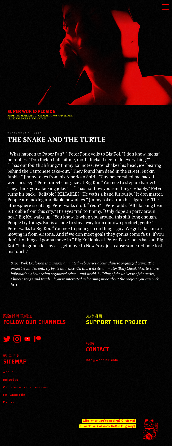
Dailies (8, 402)
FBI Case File (14, 394)
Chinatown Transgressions (25, 387)
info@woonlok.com (102, 360)
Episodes (10, 379)
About (8, 372)
